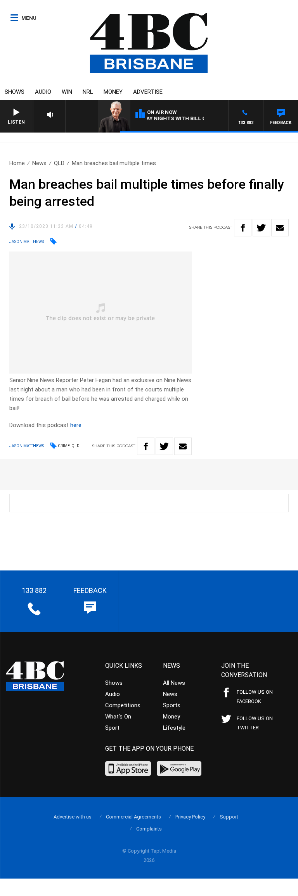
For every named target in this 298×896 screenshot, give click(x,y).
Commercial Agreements (133, 817)
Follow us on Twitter (255, 723)
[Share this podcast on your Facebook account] (242, 227)
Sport (112, 727)
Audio (43, 91)
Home (17, 163)
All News (174, 682)
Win (67, 91)
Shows (14, 91)
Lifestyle (174, 727)
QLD (59, 163)
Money (113, 91)
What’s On (118, 716)
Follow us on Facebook (255, 696)
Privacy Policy (190, 817)
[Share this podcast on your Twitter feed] (261, 227)
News (39, 163)
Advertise (148, 91)
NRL (88, 91)
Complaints (149, 829)
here (75, 425)
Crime (64, 446)
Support (229, 817)
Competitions (122, 705)
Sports (171, 705)
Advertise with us (73, 817)
